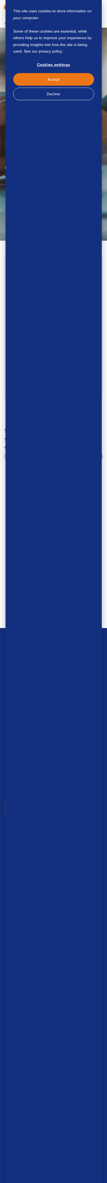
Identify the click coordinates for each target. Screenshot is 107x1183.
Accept (53, 79)
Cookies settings (53, 64)
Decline (53, 94)
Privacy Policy (76, 51)
